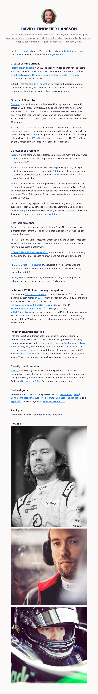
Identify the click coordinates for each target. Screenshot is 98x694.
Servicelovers (17, 346)
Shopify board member (27, 41)
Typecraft (16, 401)
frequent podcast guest (52, 41)
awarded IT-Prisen (24, 353)
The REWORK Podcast (54, 401)
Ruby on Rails (27, 68)
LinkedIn (68, 51)
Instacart (55, 75)
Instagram (79, 51)
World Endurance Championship (27, 308)
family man (75, 41)
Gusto (64, 75)
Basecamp (16, 167)
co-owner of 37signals (76, 34)
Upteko (49, 346)
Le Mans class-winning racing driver (44, 38)
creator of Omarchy (54, 34)
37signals (15, 155)
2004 (55, 171)
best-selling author (15, 38)
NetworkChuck (31, 398)
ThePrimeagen (73, 398)
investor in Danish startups (77, 38)
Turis (82, 343)
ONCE (68, 210)
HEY (13, 183)
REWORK (15, 239)
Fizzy (22, 210)
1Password (74, 75)
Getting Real (17, 277)
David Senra (17, 398)
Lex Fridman (66, 394)
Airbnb (27, 75)
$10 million (37, 138)
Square (46, 75)
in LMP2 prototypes (21, 312)
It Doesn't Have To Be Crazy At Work (29, 252)
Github (14, 78)
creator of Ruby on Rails (31, 34)
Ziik (77, 343)
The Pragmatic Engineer (53, 398)
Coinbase (37, 75)
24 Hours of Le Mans (35, 294)
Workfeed (69, 343)
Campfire (39, 214)
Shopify (19, 75)
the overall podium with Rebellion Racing (31, 305)
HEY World (26, 51)
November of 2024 (31, 381)
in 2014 (39, 298)
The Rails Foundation (39, 84)
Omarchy (15, 104)
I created (15, 68)
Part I (76, 394)
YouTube (19, 54)
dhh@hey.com (55, 54)
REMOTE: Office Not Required (26, 265)
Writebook (54, 214)
